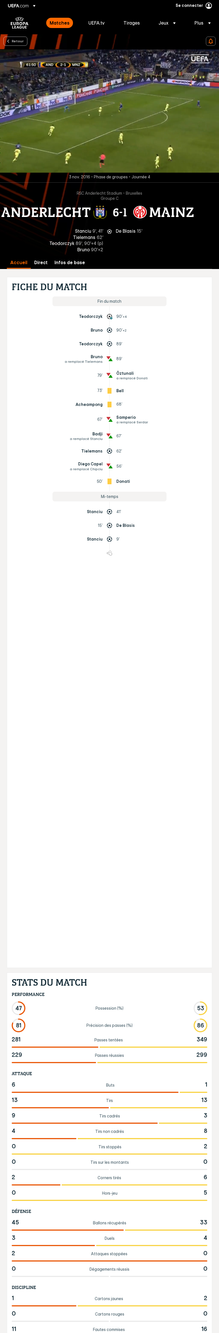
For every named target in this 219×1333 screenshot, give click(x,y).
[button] (167, 22)
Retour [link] (18, 41)
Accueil (18, 262)
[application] (109, 111)
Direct (41, 262)
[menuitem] (62, 22)
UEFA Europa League (19, 23)
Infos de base (69, 262)
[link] (59, 22)
